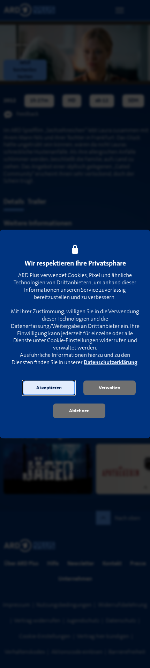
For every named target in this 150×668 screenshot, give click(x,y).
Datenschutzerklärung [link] (110, 362)
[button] (49, 388)
